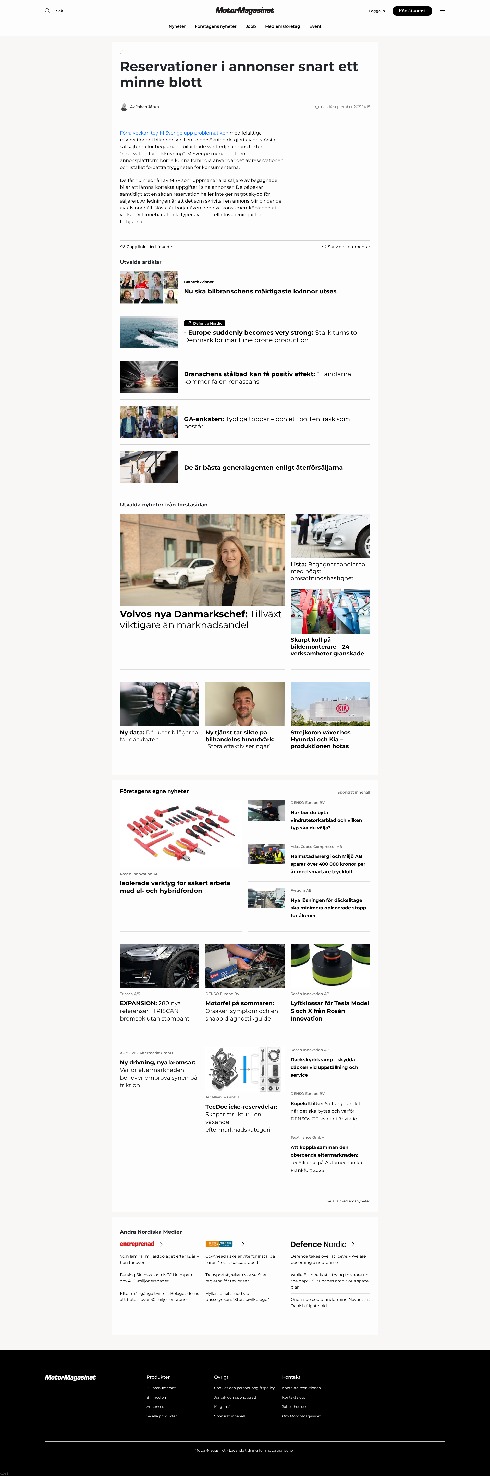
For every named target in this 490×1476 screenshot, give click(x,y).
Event (315, 26)
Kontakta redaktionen (301, 1388)
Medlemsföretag (282, 26)
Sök (59, 11)
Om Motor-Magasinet (301, 1416)
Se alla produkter (161, 1416)
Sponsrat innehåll (229, 1416)
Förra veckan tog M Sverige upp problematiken (174, 133)
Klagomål (222, 1406)
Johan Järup (147, 106)
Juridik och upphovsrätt (235, 1397)
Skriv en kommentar (349, 246)
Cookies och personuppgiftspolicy (244, 1388)
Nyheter (177, 26)
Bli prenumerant (161, 1388)
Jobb (251, 26)
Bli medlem (156, 1397)
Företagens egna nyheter (154, 791)
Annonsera (155, 1406)
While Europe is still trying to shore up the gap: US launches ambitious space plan (330, 1281)
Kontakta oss (293, 1397)
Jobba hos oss (294, 1406)
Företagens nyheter (216, 26)
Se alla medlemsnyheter (348, 1201)
